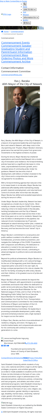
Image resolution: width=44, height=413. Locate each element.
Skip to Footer (21, 1)
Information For (30, 17)
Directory (11, 358)
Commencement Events (15, 42)
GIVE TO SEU (29, 9)
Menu (27, 23)
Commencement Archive (15, 61)
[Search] (25, 3)
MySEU (25, 20)
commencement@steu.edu (11, 75)
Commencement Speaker (16, 45)
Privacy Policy (34, 358)
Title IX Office (33, 360)
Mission (26, 15)
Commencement (17, 31)
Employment (19, 358)
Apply (25, 7)
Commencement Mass (14, 55)
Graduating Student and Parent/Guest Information (16, 50)
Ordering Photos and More (17, 58)
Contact (4, 358)
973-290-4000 (32, 343)
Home (6, 31)
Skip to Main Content (8, 1)
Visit (24, 12)
